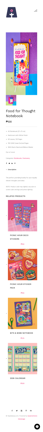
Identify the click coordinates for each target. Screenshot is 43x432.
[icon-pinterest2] (26, 411)
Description (12, 169)
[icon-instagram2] (22, 411)
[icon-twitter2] (17, 411)
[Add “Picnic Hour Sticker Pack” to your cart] (34, 275)
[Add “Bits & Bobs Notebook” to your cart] (34, 324)
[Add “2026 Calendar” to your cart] (34, 369)
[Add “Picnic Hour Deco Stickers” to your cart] (34, 227)
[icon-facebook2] (12, 411)
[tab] (22, 169)
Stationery (26, 158)
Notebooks (18, 158)
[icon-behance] (31, 411)
